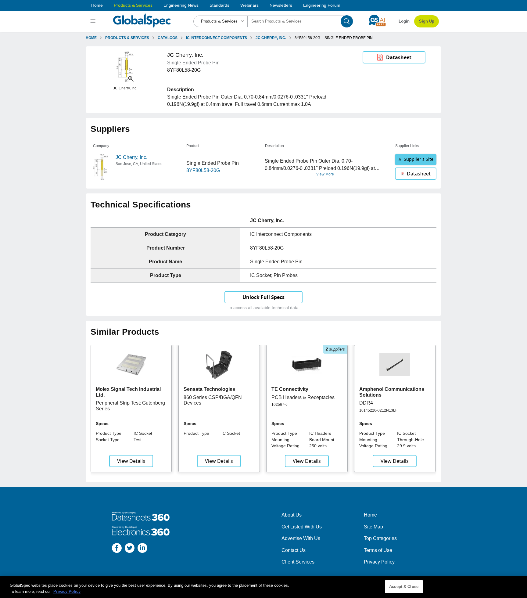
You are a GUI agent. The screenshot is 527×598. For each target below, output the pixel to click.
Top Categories (380, 538)
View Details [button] (131, 461)
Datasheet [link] (398, 57)
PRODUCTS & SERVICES (127, 38)
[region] (263, 587)
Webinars (249, 5)
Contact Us (293, 550)
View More (325, 174)
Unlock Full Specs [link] (263, 297)
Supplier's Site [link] (418, 159)
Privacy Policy (379, 561)
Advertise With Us (300, 538)
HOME (91, 38)
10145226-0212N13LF (378, 410)
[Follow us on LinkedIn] (142, 549)
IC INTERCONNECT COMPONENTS (216, 38)
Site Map (373, 526)
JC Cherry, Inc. (131, 157)
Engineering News (181, 5)
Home (97, 5)
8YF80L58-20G (203, 170)
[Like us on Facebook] (117, 549)
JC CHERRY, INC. (271, 38)
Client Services (297, 561)
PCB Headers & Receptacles (303, 397)
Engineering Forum (321, 5)
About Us (291, 514)
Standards (219, 5)
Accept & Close (403, 586)
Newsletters (281, 5)
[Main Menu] (94, 21)
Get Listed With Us (301, 526)
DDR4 (366, 402)
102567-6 (279, 404)
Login (404, 21)
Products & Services (133, 5)
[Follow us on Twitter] (129, 549)
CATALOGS (167, 38)
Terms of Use (378, 550)
